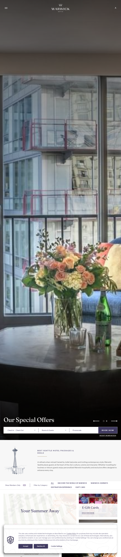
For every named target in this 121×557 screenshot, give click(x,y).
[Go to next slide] (113, 421)
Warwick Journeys (99, 483)
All (52, 483)
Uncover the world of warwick (72, 483)
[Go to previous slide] (96, 421)
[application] (60, 539)
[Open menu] (6, 8)
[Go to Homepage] (60, 8)
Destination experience (61, 487)
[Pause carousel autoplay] (106, 421)
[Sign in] (114, 8)
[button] (11, 430)
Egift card (80, 487)
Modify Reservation (107, 435)
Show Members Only (12, 485)
